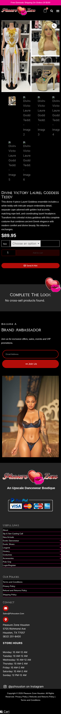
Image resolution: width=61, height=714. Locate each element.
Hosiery (6, 551)
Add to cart (38, 253)
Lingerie (6, 548)
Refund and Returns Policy (15, 590)
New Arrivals (8, 537)
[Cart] (45, 10)
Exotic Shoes (8, 544)
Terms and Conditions (12, 582)
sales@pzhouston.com (13, 613)
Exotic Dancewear (11, 541)
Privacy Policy (9, 586)
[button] (57, 10)
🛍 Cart (5, 711)
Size (5, 244)
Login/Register (9, 565)
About (5, 530)
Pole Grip (7, 562)
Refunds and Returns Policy (41, 697)
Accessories (8, 558)
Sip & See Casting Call (13, 533)
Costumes (7, 555)
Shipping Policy (9, 594)
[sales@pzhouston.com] (6, 608)
